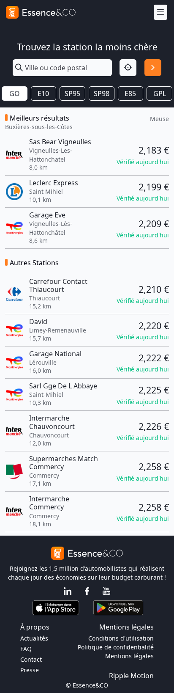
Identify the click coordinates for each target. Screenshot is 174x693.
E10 (43, 93)
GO (14, 93)
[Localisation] (128, 67)
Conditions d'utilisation (121, 638)
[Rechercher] (152, 67)
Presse (29, 670)
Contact (31, 659)
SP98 (101, 93)
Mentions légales (129, 656)
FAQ (26, 649)
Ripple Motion (131, 675)
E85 (130, 93)
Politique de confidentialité (116, 647)
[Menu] (160, 12)
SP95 (72, 93)
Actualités (34, 638)
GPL (159, 93)
